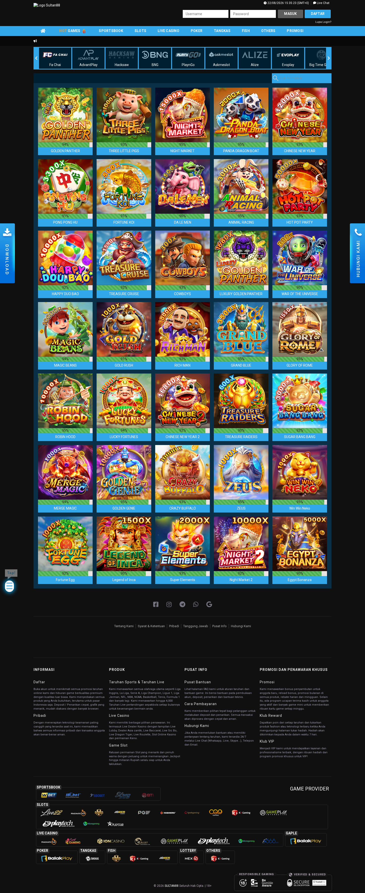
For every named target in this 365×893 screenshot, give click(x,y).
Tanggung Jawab (195, 626)
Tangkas (222, 31)
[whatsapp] (195, 604)
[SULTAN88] (209, 604)
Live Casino (168, 31)
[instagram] (169, 604)
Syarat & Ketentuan (151, 626)
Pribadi (174, 626)
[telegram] (182, 604)
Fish (246, 31)
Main (65, 115)
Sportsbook (111, 31)
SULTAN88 (172, 886)
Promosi (295, 31)
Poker (196, 31)
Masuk (290, 14)
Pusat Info (219, 626)
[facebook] (155, 604)
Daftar (318, 14)
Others (268, 31)
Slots (140, 31)
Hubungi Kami (241, 626)
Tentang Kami (124, 626)
